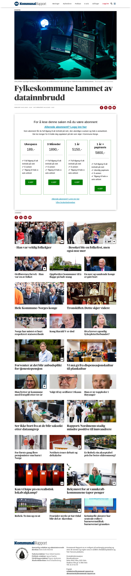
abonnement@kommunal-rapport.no (81, 573)
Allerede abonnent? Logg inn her (65, 126)
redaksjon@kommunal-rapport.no (80, 571)
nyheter (18, 212)
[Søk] (111, 3)
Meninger (55, 4)
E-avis (86, 4)
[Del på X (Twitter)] (105, 107)
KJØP (30, 182)
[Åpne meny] (115, 4)
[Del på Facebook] (101, 107)
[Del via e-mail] (114, 107)
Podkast (78, 4)
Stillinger (95, 4)
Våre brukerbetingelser (65, 202)
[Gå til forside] (30, 4)
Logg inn (106, 4)
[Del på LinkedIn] (110, 107)
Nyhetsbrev (67, 4)
